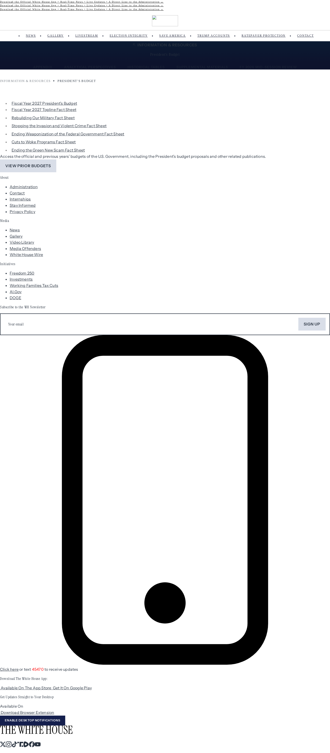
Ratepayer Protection (264, 35)
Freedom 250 (22, 273)
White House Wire (26, 254)
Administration (24, 186)
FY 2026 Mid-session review (268, 67)
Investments (21, 279)
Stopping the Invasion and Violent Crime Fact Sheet (59, 125)
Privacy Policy (22, 211)
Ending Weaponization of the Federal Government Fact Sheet (68, 133)
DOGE (15, 297)
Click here (9, 669)
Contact (305, 35)
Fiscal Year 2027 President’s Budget (44, 103)
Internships (20, 199)
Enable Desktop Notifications (32, 720)
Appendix (42, 67)
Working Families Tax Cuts (34, 285)
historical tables (146, 67)
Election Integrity (129, 35)
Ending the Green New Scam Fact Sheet (48, 150)
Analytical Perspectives (90, 67)
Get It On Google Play (72, 687)
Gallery (55, 35)
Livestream (86, 35)
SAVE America (172, 35)
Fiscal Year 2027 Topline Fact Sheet (44, 109)
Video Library (22, 242)
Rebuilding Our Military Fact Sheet (43, 117)
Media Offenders (25, 248)
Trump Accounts (213, 35)
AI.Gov (16, 291)
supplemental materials (202, 67)
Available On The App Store (26, 687)
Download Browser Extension (27, 712)
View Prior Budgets (28, 165)
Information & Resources (167, 44)
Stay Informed (23, 205)
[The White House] (165, 20)
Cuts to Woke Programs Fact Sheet (44, 141)
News (31, 35)
